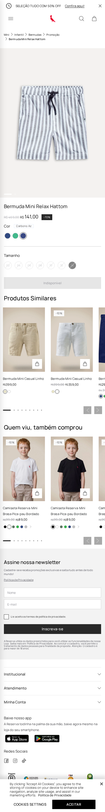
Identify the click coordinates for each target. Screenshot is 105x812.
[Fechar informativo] (100, 6)
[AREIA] (5, 391)
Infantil (19, 34)
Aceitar (73, 804)
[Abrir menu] (11, 18)
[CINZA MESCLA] (25, 526)
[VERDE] (15, 236)
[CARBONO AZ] (23, 236)
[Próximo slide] (98, 410)
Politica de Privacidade (55, 795)
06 (29, 265)
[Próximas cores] (30, 526)
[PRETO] (5, 526)
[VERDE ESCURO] (13, 526)
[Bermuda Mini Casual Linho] (24, 339)
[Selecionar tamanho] (37, 364)
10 (51, 265)
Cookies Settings (30, 804)
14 (72, 265)
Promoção (53, 34)
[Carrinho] (94, 18)
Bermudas (35, 34)
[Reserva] (53, 18)
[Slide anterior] (87, 410)
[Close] (101, 783)
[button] (52, 123)
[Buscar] (81, 18)
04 (18, 265)
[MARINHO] (7, 236)
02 (8, 265)
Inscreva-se (52, 629)
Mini (7, 34)
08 (40, 265)
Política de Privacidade (18, 580)
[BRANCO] (9, 391)
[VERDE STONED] (17, 526)
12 (61, 265)
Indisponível (52, 283)
